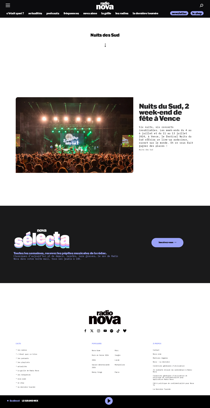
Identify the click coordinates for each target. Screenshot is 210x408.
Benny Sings (97, 372)
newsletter (179, 13)
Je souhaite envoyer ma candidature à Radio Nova (172, 371)
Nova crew (157, 354)
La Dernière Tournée (162, 389)
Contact (156, 350)
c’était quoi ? (15, 13)
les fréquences (24, 375)
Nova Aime (96, 350)
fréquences (71, 13)
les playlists (24, 362)
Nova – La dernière (161, 362)
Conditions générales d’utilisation (168, 366)
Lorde (117, 360)
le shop (197, 13)
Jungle (117, 355)
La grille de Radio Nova (28, 371)
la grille (106, 13)
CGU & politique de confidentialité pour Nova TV (173, 384)
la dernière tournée (145, 13)
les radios (121, 13)
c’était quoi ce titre (27, 354)
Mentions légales (160, 358)
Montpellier (120, 365)
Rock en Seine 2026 (100, 355)
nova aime (90, 13)
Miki (116, 350)
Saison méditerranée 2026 (101, 366)
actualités (35, 13)
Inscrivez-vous (166, 242)
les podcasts (23, 358)
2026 (94, 360)
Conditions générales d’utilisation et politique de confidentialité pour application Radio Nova (170, 377)
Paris (117, 372)
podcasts (52, 13)
